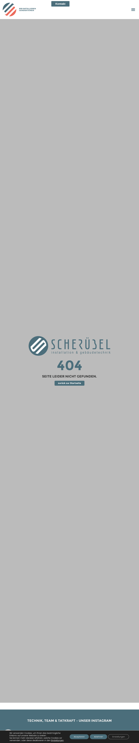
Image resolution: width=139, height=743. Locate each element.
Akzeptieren (79, 736)
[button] (133, 10)
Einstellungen (57, 740)
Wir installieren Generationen (27, 9)
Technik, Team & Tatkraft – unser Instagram (69, 721)
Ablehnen (98, 736)
